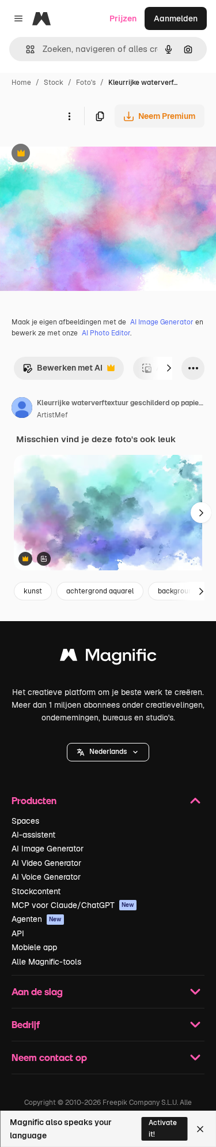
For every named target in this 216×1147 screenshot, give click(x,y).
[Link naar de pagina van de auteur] (22, 409)
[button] (108, 752)
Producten (34, 800)
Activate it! (163, 1128)
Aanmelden (176, 18)
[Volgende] (168, 368)
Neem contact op (49, 1057)
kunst (33, 591)
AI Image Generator (162, 322)
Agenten (37, 919)
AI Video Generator (46, 863)
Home (21, 82)
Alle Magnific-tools (46, 962)
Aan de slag (37, 991)
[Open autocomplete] (25, 49)
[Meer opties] (69, 116)
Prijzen (123, 18)
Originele (76, 154)
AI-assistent (33, 835)
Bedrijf (26, 1024)
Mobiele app (34, 947)
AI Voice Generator (46, 877)
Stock (53, 82)
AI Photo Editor (106, 333)
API (18, 933)
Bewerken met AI (62, 371)
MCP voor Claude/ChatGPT (73, 905)
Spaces (25, 821)
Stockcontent (36, 891)
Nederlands (108, 751)
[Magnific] (108, 658)
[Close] (200, 1129)
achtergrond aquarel (100, 591)
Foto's (86, 82)
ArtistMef (52, 415)
